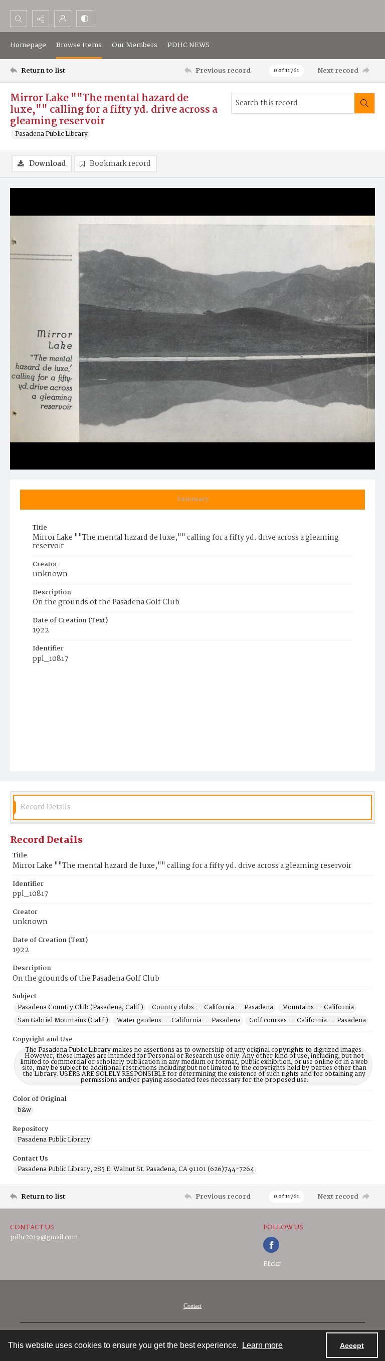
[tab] (192, 499)
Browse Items (79, 45)
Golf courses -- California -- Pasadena (307, 1021)
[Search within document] (364, 103)
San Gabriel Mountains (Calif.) (63, 1021)
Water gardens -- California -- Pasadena (179, 1021)
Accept (352, 1345)
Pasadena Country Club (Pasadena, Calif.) (80, 1008)
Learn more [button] (262, 1345)
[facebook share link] (271, 1245)
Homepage (28, 45)
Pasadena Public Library (51, 134)
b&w (24, 1110)
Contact (192, 1305)
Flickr (272, 1264)
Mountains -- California (318, 1008)
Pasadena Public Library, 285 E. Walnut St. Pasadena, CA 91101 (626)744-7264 (136, 1170)
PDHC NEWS (188, 45)
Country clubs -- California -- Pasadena (212, 1008)
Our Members (134, 45)
